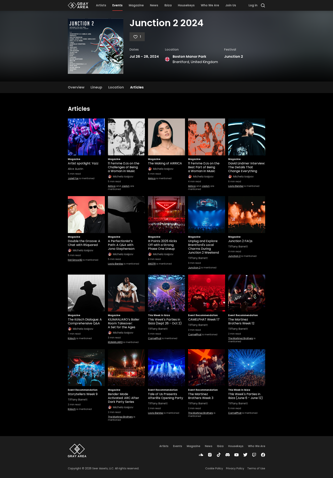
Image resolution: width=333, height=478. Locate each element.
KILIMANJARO (115, 342)
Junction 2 (233, 56)
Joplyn (126, 186)
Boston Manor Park (189, 56)
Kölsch (72, 338)
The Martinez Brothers (240, 338)
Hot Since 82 (75, 259)
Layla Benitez (235, 186)
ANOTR (152, 263)
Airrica (111, 186)
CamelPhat (154, 338)
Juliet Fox (73, 178)
